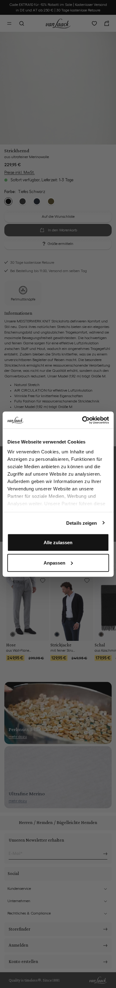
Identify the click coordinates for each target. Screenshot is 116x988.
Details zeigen (81, 522)
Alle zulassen (58, 542)
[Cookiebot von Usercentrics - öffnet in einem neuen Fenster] (82, 420)
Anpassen (54, 562)
